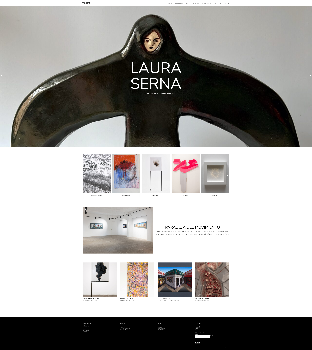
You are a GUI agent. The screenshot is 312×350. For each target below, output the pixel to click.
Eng (225, 3)
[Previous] (2, 75)
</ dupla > (227, 347)
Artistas (169, 3)
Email (211, 335)
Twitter (197, 331)
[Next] (310, 75)
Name (196, 334)
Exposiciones (179, 3)
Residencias (195, 3)
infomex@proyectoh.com (201, 326)
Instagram (197, 328)
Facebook (197, 327)
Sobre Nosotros (207, 3)
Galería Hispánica (199, 332)
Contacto (218, 3)
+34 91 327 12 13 (161, 329)
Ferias (187, 3)
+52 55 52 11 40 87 (124, 331)
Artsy (196, 329)
